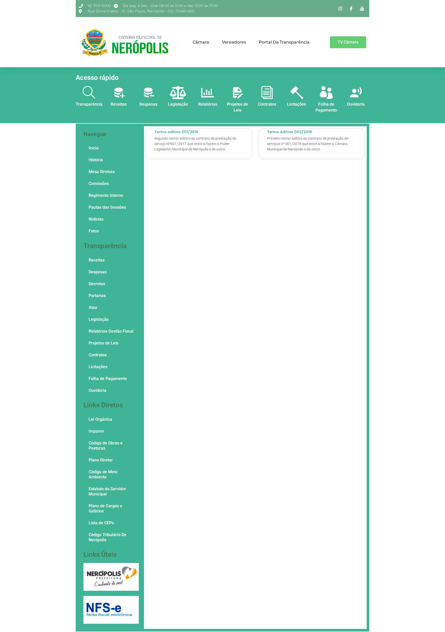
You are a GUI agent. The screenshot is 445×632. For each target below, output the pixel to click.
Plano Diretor (101, 460)
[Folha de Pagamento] (326, 92)
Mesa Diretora (102, 171)
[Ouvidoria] (355, 92)
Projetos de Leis (103, 343)
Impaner (96, 431)
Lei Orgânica (100, 419)
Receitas (119, 104)
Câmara (201, 42)
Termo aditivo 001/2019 (176, 131)
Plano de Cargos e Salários (105, 508)
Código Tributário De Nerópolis (107, 537)
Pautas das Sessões (107, 207)
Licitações (296, 104)
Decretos (97, 283)
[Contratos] (267, 92)
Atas (93, 307)
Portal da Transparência (284, 42)
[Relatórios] (207, 92)
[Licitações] (296, 92)
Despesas (148, 104)
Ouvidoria (356, 104)
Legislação (178, 104)
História (96, 159)
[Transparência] (89, 92)
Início (94, 148)
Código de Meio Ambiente (103, 474)
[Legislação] (178, 92)
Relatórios (207, 104)
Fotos (94, 231)
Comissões (99, 183)
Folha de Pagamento (108, 378)
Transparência (89, 104)
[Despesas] (148, 92)
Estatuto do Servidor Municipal (107, 491)
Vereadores (234, 42)
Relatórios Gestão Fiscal (111, 331)
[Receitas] (118, 92)
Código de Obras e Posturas (106, 446)
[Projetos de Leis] (237, 92)
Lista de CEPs (101, 522)
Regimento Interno (106, 195)
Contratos (267, 104)
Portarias (97, 295)
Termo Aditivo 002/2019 (289, 131)
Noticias (96, 219)
